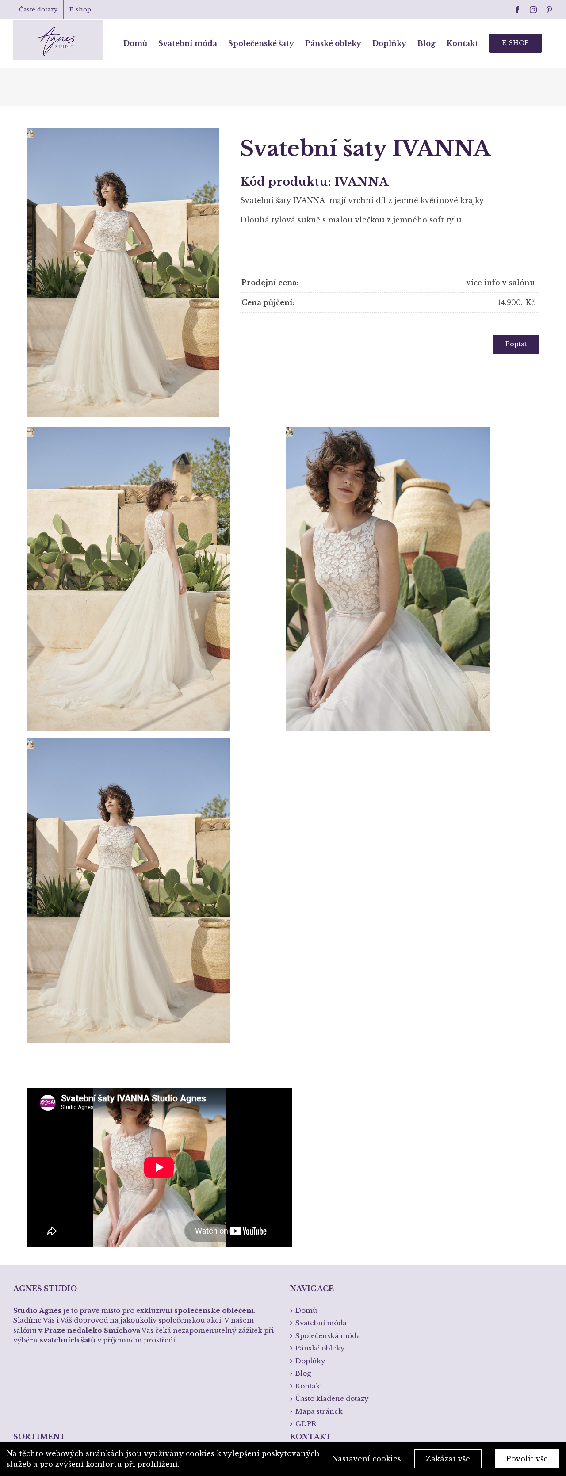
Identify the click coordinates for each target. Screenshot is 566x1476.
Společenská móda (327, 1335)
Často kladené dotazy (332, 1398)
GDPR (306, 1423)
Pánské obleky (320, 1348)
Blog (303, 1373)
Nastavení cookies (366, 1458)
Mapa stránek (319, 1411)
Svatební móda (321, 1323)
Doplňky (310, 1361)
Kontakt (308, 1386)
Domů (306, 1310)
